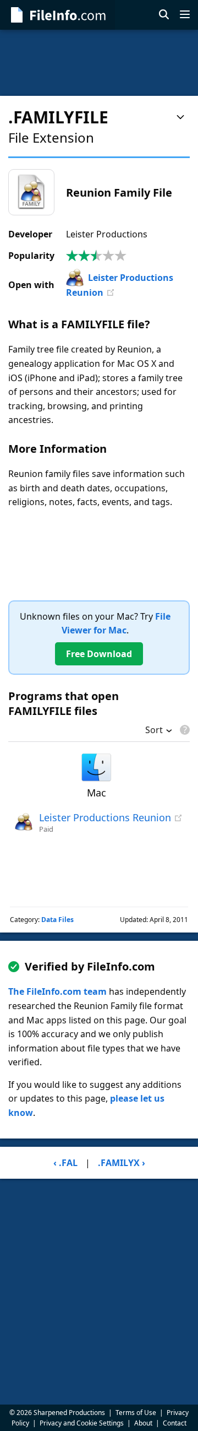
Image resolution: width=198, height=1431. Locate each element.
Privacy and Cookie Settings (82, 1423)
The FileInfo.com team (57, 991)
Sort (154, 731)
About (143, 1423)
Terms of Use (136, 1412)
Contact (174, 1423)
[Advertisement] (99, 62)
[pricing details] (184, 730)
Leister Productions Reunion (105, 817)
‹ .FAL (65, 1163)
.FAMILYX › (121, 1163)
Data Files (57, 919)
